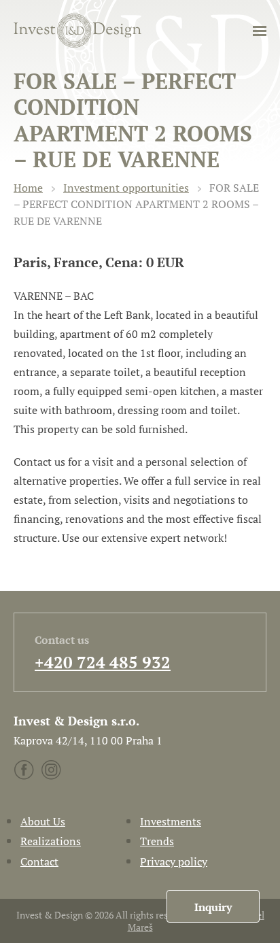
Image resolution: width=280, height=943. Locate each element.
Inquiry (213, 906)
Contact (39, 861)
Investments (170, 821)
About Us (42, 821)
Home (28, 187)
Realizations (50, 841)
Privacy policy (173, 861)
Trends (157, 841)
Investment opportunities (126, 187)
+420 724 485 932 (103, 662)
